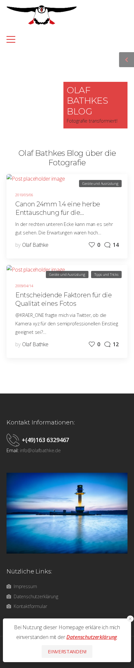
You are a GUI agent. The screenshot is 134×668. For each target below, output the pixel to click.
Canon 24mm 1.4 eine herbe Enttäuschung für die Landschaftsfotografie (57, 212)
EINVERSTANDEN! (67, 651)
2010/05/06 (24, 194)
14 (116, 244)
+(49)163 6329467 (45, 440)
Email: (13, 450)
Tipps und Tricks (106, 274)
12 (116, 344)
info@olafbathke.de (40, 450)
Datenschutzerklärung (91, 637)
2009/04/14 (24, 285)
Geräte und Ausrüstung (100, 183)
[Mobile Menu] (63, 39)
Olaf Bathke (35, 244)
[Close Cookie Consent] (130, 619)
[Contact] (14, 439)
